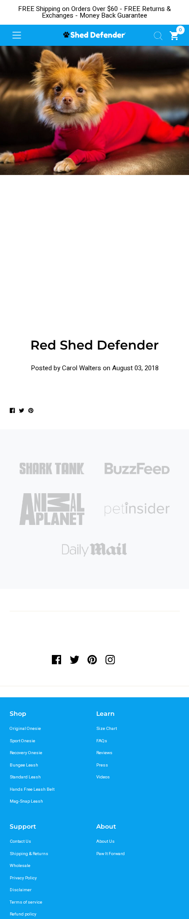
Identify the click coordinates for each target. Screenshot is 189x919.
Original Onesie (25, 729)
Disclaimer (21, 890)
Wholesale (20, 866)
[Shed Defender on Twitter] (74, 659)
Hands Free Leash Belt (32, 789)
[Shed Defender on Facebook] (58, 659)
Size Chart (106, 729)
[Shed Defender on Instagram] (111, 659)
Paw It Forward (110, 854)
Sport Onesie (22, 741)
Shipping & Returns (29, 854)
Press (102, 765)
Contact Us (20, 841)
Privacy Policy (23, 878)
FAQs (101, 741)
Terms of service (26, 902)
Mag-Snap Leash (26, 801)
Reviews (104, 753)
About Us (105, 841)
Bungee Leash (24, 765)
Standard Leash (25, 777)
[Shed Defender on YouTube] (128, 659)
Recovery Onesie (26, 753)
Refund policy (23, 914)
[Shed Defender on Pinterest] (93, 659)
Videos (103, 777)
